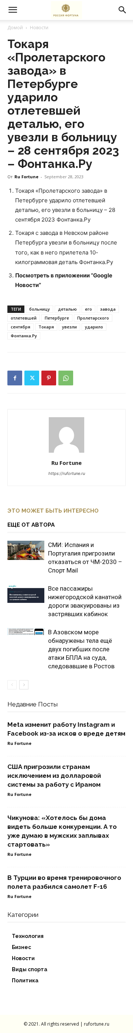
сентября (20, 327)
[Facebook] (14, 378)
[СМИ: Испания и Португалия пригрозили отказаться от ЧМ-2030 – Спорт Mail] (25, 550)
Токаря (46, 327)
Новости (39, 27)
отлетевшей (24, 318)
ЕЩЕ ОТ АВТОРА (31, 524)
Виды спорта (29, 969)
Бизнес (21, 947)
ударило (94, 327)
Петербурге (57, 318)
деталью (67, 309)
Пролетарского (93, 318)
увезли (69, 327)
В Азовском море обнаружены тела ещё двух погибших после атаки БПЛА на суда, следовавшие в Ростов (81, 649)
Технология (28, 936)
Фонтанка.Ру (24, 335)
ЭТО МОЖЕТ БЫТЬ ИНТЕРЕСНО (53, 510)
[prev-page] (12, 684)
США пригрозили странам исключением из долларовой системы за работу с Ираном (54, 775)
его (88, 309)
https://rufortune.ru (66, 473)
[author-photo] (66, 452)
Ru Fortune (26, 176)
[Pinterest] (48, 378)
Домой (15, 27)
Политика (25, 980)
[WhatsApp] (65, 378)
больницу (39, 309)
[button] (12, 10)
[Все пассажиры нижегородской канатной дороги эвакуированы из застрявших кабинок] (25, 593)
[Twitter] (31, 378)
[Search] (122, 10)
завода (108, 309)
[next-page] (23, 684)
